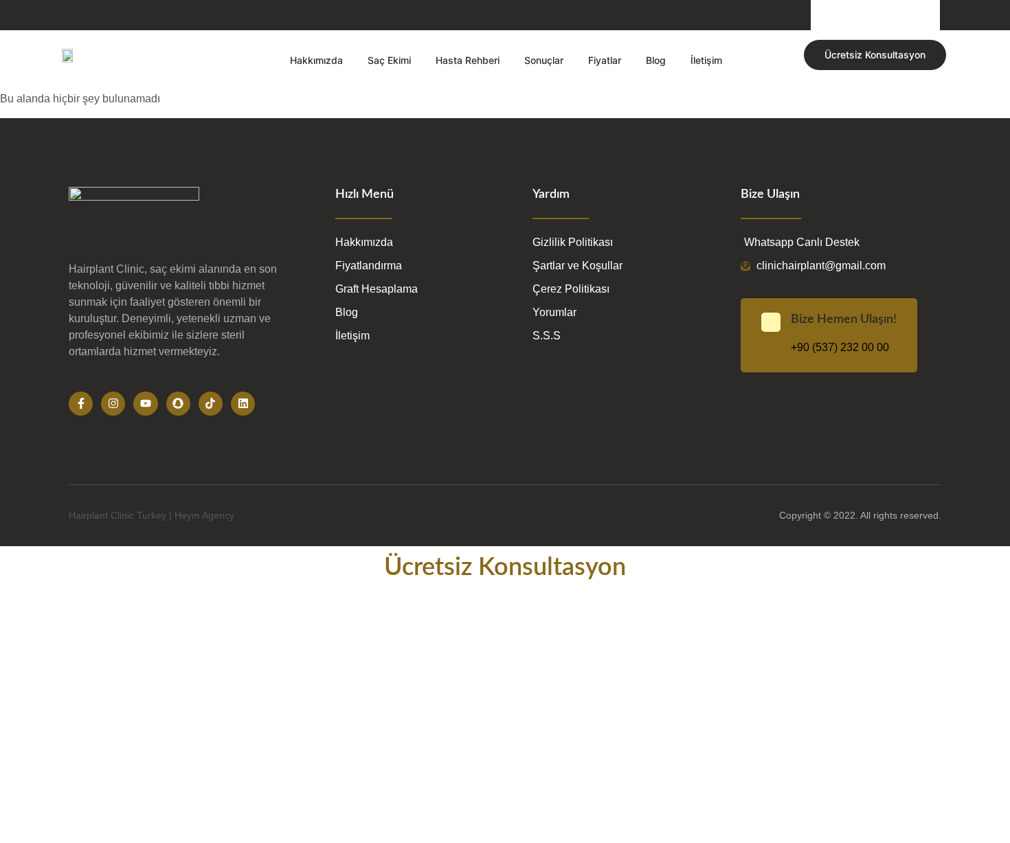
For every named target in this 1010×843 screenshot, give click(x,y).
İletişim (706, 60)
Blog (656, 60)
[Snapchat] (178, 404)
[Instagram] (113, 404)
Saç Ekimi (389, 60)
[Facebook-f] (81, 404)
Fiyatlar (604, 60)
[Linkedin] (243, 404)
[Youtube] (145, 404)
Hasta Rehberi (468, 60)
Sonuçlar (543, 60)
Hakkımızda (316, 60)
